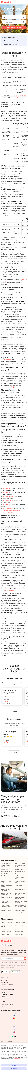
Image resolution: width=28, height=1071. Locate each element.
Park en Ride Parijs (6, 359)
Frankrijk (6, 49)
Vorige (7, 915)
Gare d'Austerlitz (7, 508)
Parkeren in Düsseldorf (20, 922)
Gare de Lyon (6, 492)
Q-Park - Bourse (18, 885)
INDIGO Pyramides (19, 869)
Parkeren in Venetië (19, 929)
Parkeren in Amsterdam (6, 922)
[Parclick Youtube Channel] (11, 945)
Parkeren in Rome (19, 934)
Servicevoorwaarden (6, 1041)
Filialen (3, 996)
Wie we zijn (4, 980)
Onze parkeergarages (7, 984)
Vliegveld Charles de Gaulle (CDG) (12, 510)
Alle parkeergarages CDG (20, 95)
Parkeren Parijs (13, 49)
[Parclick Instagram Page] (2, 945)
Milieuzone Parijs (9, 387)
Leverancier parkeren (7, 994)
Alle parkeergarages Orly (20, 97)
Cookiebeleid (16, 1058)
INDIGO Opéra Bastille (20, 889)
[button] (14, 17)
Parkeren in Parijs (19, 925)
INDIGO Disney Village (6, 897)
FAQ (2, 1006)
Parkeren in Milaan (5, 934)
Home (2, 49)
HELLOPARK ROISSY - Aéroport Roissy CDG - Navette (6, 865)
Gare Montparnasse (8, 496)
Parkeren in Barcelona (6, 929)
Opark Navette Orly (5, 875)
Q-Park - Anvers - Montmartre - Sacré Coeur (19, 877)
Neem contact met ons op (8, 1004)
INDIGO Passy (4, 869)
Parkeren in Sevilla (19, 931)
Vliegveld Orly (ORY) (8, 513)
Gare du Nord (6, 488)
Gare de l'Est (6, 504)
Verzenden (19, 915)
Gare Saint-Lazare (8, 500)
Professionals (4, 992)
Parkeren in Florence (6, 931)
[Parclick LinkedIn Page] (5, 945)
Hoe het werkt (5, 982)
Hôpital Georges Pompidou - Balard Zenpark (5, 907)
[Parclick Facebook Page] (8, 945)
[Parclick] (6, 2)
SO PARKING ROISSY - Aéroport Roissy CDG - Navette (20, 865)
